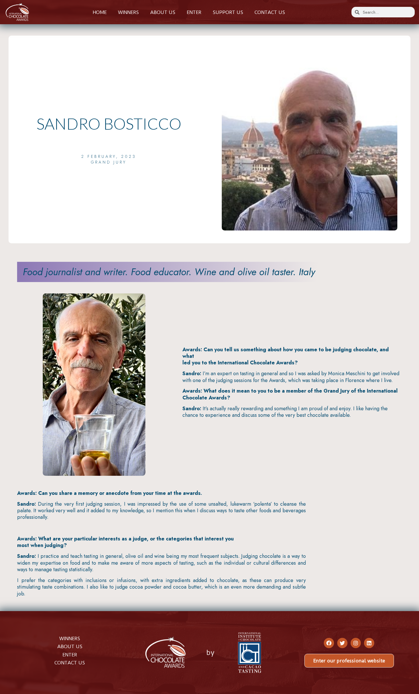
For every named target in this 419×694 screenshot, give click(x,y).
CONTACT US (69, 663)
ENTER (69, 655)
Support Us (228, 12)
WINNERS (69, 638)
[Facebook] (329, 643)
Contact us (270, 12)
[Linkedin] (369, 643)
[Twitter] (342, 643)
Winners (128, 12)
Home (100, 12)
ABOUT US (69, 646)
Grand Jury (109, 162)
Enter (194, 12)
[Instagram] (356, 643)
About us (162, 12)
